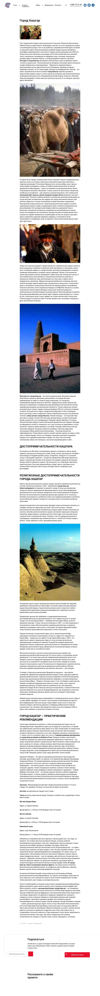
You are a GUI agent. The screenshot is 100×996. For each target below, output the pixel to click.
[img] (8, 5)
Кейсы (38, 5)
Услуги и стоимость (25, 5)
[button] (19, 5)
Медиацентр (49, 5)
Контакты (58, 5)
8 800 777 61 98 (76, 4)
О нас (15, 5)
